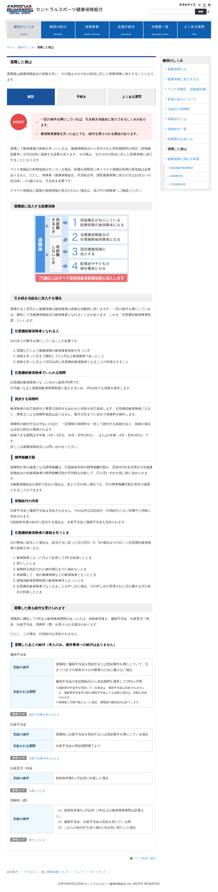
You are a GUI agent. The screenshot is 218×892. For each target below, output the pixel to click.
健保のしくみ (26, 47)
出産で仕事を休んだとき (44, 758)
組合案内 (12, 871)
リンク (79, 871)
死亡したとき (37, 840)
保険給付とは (177, 119)
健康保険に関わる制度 (183, 159)
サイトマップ (98, 871)
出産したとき (37, 790)
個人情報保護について (55, 871)
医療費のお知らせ (180, 139)
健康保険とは (177, 69)
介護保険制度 (177, 184)
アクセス (29, 871)
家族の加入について (182, 99)
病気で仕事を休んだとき (44, 714)
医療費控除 (176, 176)
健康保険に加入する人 (183, 79)
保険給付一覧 (177, 129)
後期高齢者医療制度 (181, 167)
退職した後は (177, 149)
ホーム (11, 47)
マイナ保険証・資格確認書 (187, 89)
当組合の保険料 (179, 109)
